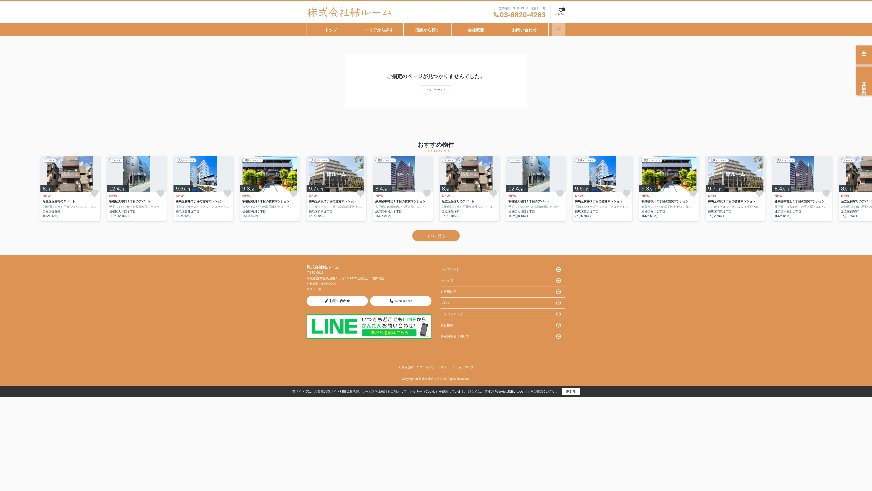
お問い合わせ (524, 30)
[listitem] (336, 188)
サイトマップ (465, 367)
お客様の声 (448, 291)
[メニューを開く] (558, 29)
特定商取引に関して (455, 336)
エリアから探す (379, 30)
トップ (331, 30)
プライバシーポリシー (434, 367)
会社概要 (476, 30)
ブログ (445, 303)
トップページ (450, 269)
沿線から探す (427, 30)
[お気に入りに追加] (94, 193)
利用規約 (407, 367)
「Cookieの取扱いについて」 (512, 391)
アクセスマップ (452, 314)
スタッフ (447, 280)
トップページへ (436, 89)
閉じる (571, 391)
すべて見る (436, 236)
